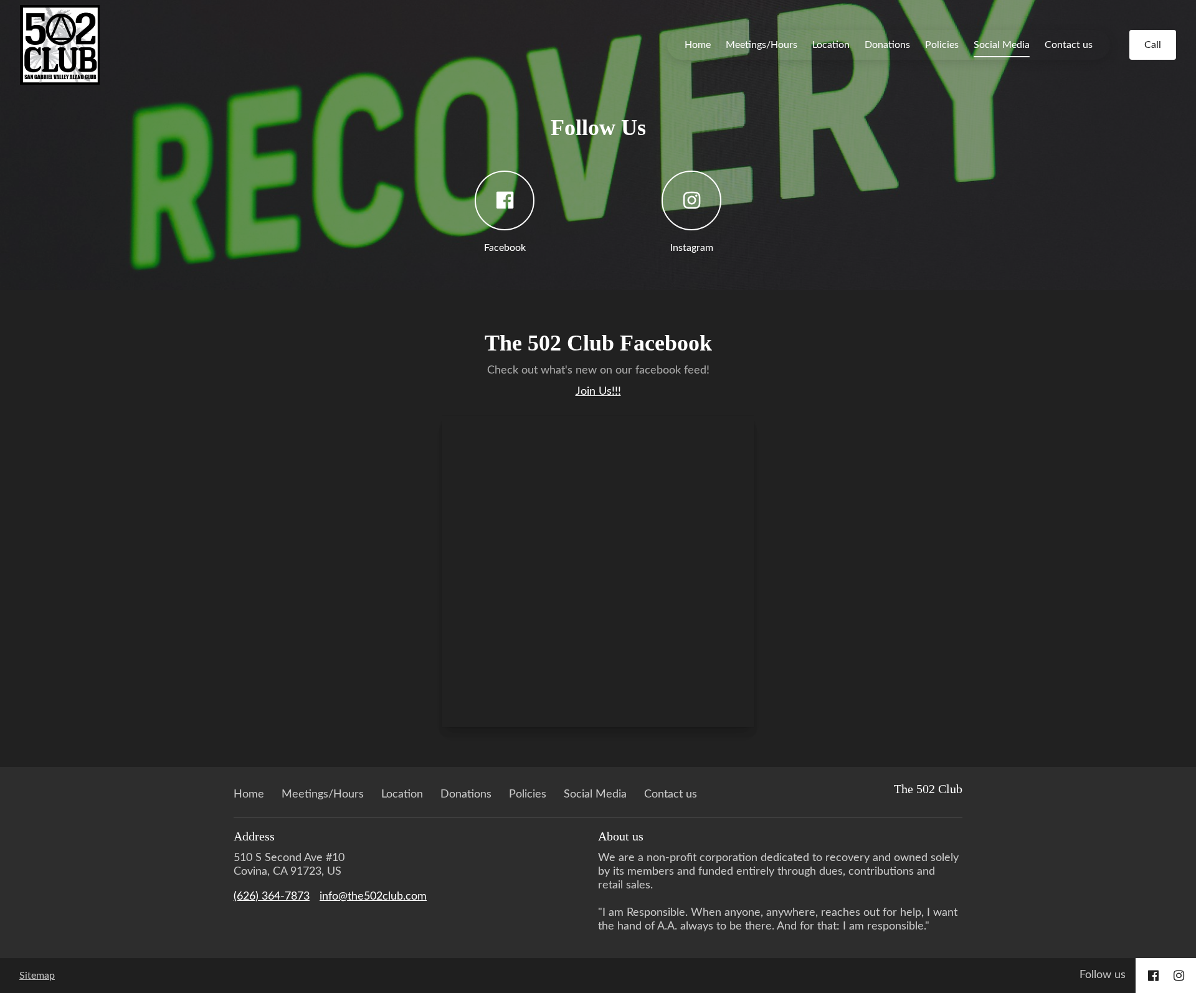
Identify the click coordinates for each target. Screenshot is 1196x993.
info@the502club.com (373, 896)
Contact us (1069, 45)
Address (254, 836)
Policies (942, 45)
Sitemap (37, 976)
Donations (887, 45)
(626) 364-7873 (272, 896)
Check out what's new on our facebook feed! (598, 370)
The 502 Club (928, 789)
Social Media (1002, 45)
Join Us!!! (598, 391)
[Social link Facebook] (1153, 975)
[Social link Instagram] (1179, 975)
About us (620, 836)
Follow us (1103, 975)
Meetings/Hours (761, 45)
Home (698, 45)
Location (831, 45)
